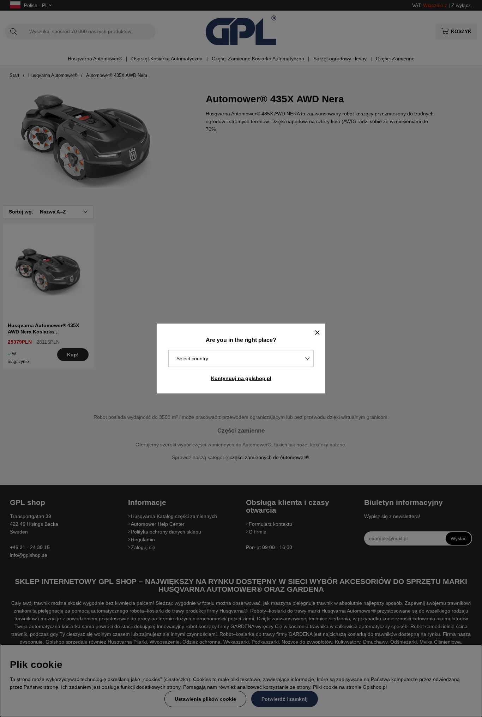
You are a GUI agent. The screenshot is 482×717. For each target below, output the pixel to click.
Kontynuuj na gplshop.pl (241, 378)
